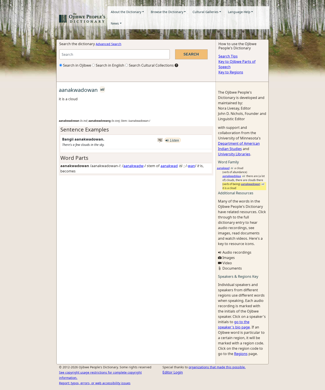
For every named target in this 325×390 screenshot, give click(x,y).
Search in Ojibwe (76, 65)
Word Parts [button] (74, 157)
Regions (241, 353)
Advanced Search (108, 44)
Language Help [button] (239, 12)
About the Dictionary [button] (126, 12)
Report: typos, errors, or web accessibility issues (94, 383)
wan (191, 165)
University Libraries (234, 154)
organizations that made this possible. (217, 367)
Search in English (109, 65)
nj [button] (160, 140)
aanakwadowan (250, 184)
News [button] (115, 23)
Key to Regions (230, 72)
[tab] (136, 129)
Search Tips (228, 56)
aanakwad (169, 165)
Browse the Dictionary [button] (167, 12)
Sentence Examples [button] (84, 129)
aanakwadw (133, 165)
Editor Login (172, 372)
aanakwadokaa (231, 176)
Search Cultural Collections (151, 65)
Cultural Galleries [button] (205, 12)
